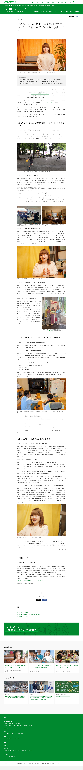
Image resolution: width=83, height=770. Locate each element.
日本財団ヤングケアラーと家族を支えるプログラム (30, 614)
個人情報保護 (37, 763)
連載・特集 (69, 11)
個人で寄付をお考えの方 (9, 739)
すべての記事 (61, 11)
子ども (11, 733)
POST (72, 16)
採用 (62, 2)
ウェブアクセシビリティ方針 (48, 763)
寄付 (53, 2)
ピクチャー (76, 11)
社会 (22, 733)
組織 (18, 725)
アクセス (35, 725)
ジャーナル (68, 2)
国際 (8, 733)
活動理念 (5, 725)
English (77, 2)
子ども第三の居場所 (23, 612)
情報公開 (30, 725)
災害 (15, 733)
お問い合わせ (19, 763)
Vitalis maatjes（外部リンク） (47, 330)
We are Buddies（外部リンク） (48, 103)
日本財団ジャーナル (10, 5)
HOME (5, 5)
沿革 (21, 725)
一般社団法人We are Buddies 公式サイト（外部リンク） (30, 580)
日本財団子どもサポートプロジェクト (27, 616)
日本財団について (33, 2)
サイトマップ (58, 763)
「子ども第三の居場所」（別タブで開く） (40, 94)
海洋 (4, 733)
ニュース (43, 2)
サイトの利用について (28, 763)
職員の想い (17, 723)
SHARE (77, 16)
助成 (58, 2)
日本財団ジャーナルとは (49, 11)
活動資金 (25, 725)
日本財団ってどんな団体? (9, 723)
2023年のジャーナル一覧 (19, 5)
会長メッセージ (12, 725)
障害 (19, 733)
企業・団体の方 (18, 739)
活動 (48, 2)
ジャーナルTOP (37, 11)
